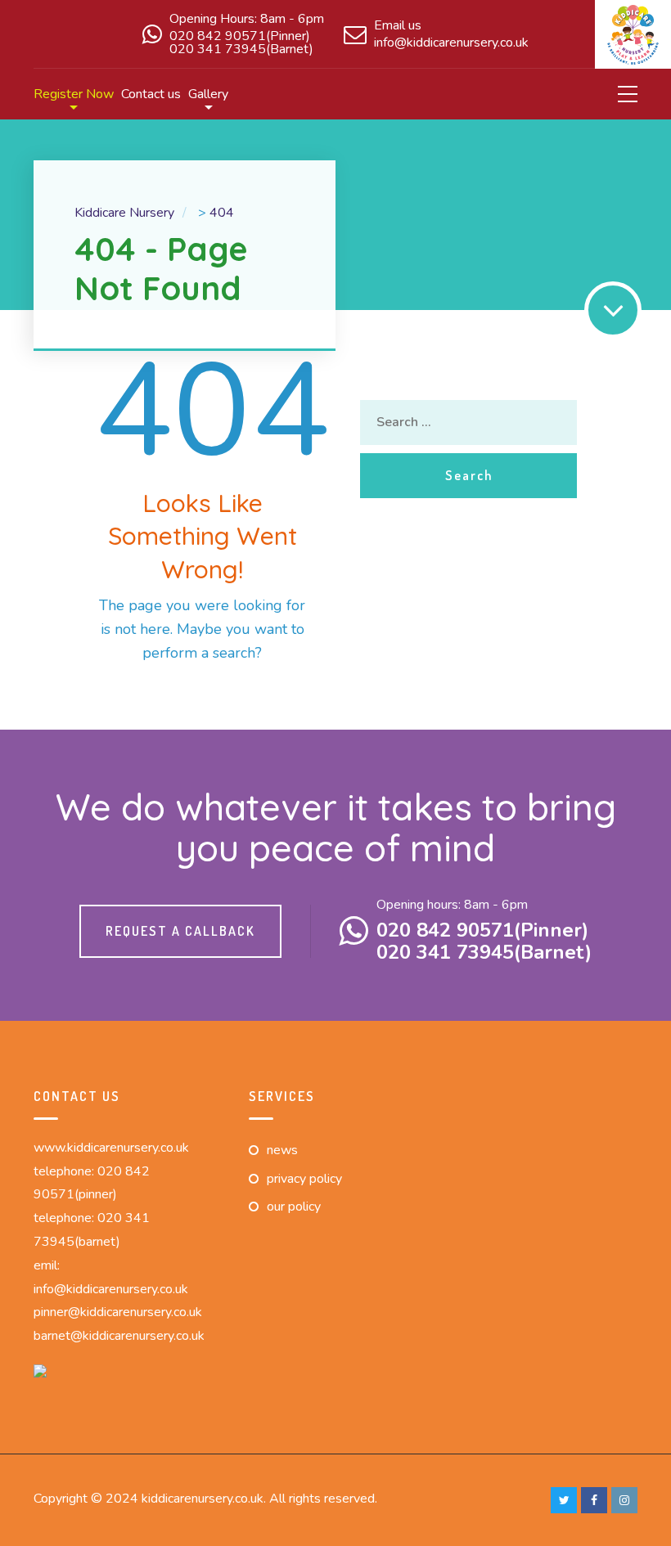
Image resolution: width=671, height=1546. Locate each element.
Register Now (74, 94)
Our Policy (294, 1207)
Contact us (151, 94)
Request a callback (180, 931)
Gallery (208, 94)
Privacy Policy (304, 1179)
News (282, 1150)
